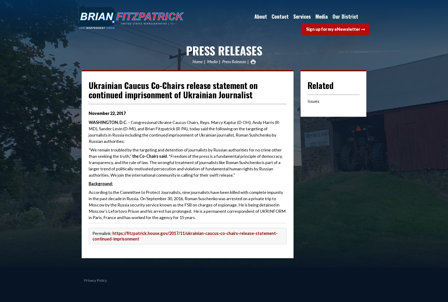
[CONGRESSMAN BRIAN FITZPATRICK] (148, 17)
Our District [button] (345, 16)
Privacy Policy (95, 280)
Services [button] (302, 16)
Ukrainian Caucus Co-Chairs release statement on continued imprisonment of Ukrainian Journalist (173, 90)
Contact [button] (280, 16)
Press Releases (224, 50)
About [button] (260, 16)
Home (197, 61)
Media (212, 61)
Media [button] (321, 16)
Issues (313, 101)
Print (253, 61)
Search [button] (365, 16)
